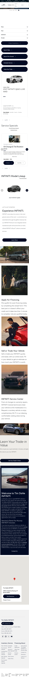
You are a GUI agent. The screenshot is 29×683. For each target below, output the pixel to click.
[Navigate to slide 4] (15, 10)
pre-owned (4, 505)
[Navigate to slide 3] (13, 10)
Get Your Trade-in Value (14, 460)
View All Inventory (23, 178)
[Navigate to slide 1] (10, 10)
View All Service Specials (14, 128)
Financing (17, 643)
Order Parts (10, 658)
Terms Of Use (10, 675)
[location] (28, 1)
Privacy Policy (6, 675)
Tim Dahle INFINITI (3, 675)
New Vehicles (4, 645)
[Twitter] (8, 636)
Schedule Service (13, 130)
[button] (14, 579)
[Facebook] (2, 636)
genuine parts (5, 545)
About (23, 643)
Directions (23, 654)
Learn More (14, 240)
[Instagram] (5, 636)
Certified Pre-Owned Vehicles (4, 653)
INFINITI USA (27, 675)
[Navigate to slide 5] (17, 10)
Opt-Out (24, 675)
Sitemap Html (17, 675)
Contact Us (14, 551)
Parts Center (11, 656)
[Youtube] (11, 636)
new (23, 504)
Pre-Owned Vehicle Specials (4, 661)
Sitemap (13, 674)
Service (10, 643)
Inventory (4, 643)
